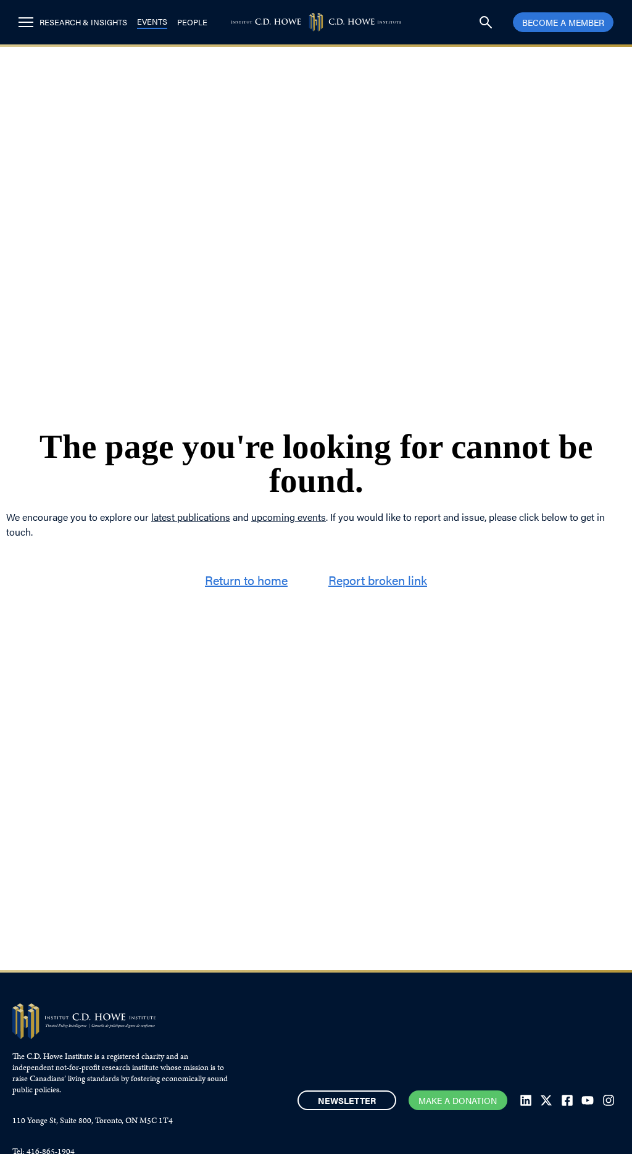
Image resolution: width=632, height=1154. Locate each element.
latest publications (190, 517)
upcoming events (288, 517)
